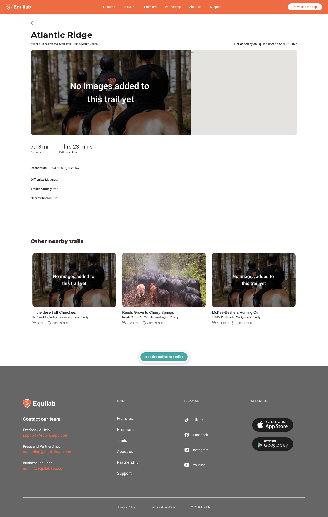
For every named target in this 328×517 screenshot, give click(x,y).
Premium (150, 7)
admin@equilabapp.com (44, 468)
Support (215, 7)
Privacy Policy (126, 507)
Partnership (173, 7)
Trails (122, 440)
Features (109, 7)
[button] (130, 7)
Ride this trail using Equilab (164, 357)
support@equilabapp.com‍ (45, 435)
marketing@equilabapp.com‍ (47, 452)
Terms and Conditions (163, 507)
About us (195, 7)
